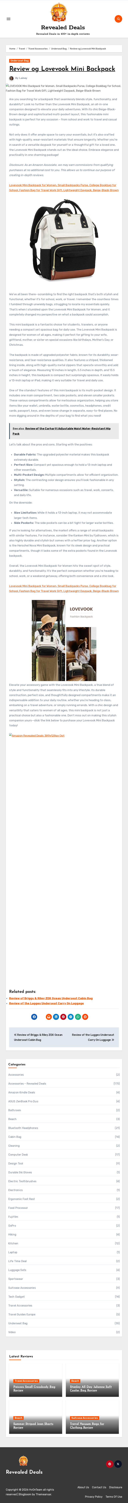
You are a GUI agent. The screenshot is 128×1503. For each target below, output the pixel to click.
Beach (12, 1119)
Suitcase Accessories (22, 1287)
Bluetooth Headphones (23, 1128)
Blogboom (25, 1494)
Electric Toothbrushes (22, 1181)
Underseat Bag (19, 60)
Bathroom (14, 1110)
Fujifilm (13, 1216)
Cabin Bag (15, 1136)
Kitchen (13, 1243)
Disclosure (115, 1487)
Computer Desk (18, 1154)
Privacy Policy (93, 1496)
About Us (83, 1487)
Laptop (12, 1252)
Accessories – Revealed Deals (27, 1083)
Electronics (15, 1190)
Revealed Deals (63, 27)
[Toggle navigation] (8, 19)
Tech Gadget (16, 1296)
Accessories (16, 1074)
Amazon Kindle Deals (21, 1092)
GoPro (12, 1225)
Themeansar (43, 1494)
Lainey (23, 78)
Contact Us (99, 1487)
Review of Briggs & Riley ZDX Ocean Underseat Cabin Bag (51, 998)
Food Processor (18, 1208)
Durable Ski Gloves (20, 1172)
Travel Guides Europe (21, 1314)
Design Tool (15, 1163)
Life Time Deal (17, 1261)
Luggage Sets (17, 1270)
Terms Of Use (114, 1496)
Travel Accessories (20, 1305)
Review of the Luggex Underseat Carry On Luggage (46, 1003)
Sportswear (15, 1279)
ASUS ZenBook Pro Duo (23, 1101)
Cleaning (14, 1145)
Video (12, 1332)
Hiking (12, 1234)
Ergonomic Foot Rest (21, 1199)
